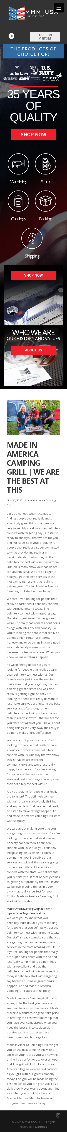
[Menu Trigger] (59, 7)
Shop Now (33, 135)
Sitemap (41, 1127)
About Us (33, 350)
